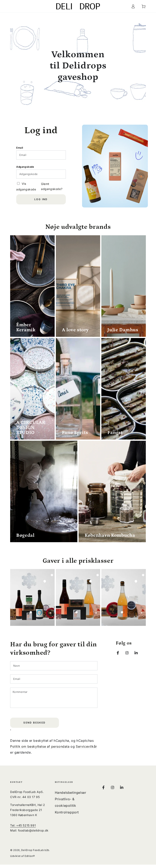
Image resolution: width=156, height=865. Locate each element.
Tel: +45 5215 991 (23, 825)
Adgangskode (25, 166)
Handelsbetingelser (70, 792)
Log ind (41, 199)
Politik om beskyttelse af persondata (40, 746)
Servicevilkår (86, 746)
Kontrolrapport (67, 812)
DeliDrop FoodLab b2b (35, 850)
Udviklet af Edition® (22, 855)
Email (19, 147)
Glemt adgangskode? (51, 186)
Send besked (34, 722)
